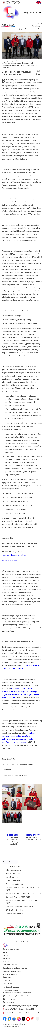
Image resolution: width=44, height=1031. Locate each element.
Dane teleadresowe (13, 866)
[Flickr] (37, 1019)
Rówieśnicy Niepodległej (15, 910)
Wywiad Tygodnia (13, 880)
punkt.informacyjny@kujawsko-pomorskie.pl (22, 1006)
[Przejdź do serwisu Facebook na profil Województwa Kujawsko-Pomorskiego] (5, 1019)
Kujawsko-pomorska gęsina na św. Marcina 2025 (22, 888)
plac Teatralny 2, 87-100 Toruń (17, 996)
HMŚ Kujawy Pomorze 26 (15, 873)
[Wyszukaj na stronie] (22, 12)
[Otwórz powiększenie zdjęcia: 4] (32, 803)
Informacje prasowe (13, 870)
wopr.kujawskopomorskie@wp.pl (14, 555)
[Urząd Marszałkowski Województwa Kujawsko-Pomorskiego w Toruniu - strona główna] (11, 12)
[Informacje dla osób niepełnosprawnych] (35, 12)
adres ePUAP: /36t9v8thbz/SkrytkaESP (19, 1009)
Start (38, 23)
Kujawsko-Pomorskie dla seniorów (19, 906)
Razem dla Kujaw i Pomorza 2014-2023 (21, 893)
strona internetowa (9, 560)
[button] (22, 930)
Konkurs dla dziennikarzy (15, 913)
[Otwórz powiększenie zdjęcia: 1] (12, 790)
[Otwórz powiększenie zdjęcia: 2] (32, 790)
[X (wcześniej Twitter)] (23, 1019)
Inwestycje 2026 (12, 877)
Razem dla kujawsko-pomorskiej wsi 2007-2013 (22, 901)
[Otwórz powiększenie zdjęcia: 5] (12, 816)
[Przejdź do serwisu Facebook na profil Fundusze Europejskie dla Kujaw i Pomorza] (9, 1019)
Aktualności (36, 26)
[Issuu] (33, 1019)
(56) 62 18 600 (11, 999)
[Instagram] (19, 1019)
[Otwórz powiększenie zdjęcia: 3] (12, 803)
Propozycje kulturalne (14, 884)
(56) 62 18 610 (11, 1002)
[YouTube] (28, 1019)
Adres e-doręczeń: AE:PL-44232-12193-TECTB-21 (23, 1013)
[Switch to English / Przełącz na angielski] (38, 2)
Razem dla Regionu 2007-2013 (18, 897)
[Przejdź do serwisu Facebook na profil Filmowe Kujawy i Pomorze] (14, 1019)
